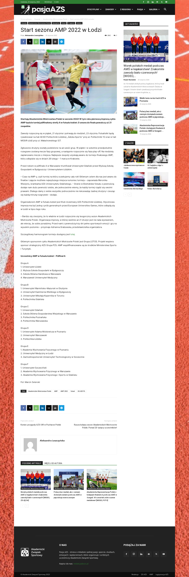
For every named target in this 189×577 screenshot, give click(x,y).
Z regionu (125, 9)
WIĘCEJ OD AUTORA (53, 463)
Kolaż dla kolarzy (154, 189)
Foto (125, 162)
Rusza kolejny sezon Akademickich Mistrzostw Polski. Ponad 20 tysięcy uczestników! (95, 426)
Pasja (140, 9)
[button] (165, 9)
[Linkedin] (153, 2)
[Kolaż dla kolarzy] (158, 179)
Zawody (109, 9)
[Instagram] (148, 2)
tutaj (72, 234)
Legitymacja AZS (162, 574)
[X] (162, 2)
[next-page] (27, 506)
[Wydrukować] (55, 41)
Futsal (64, 23)
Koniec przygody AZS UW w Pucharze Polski (42, 425)
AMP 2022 (64, 391)
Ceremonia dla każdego (133, 189)
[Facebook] (143, 2)
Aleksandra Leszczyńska (34, 35)
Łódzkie (79, 23)
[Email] (49, 41)
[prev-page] (22, 506)
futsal (73, 391)
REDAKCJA (48, 2)
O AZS (56, 2)
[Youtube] (166, 2)
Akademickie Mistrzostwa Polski (55, 19)
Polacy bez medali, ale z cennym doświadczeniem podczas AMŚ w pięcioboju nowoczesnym (68, 495)
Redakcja (135, 574)
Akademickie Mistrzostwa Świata (32, 488)
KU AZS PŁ (81, 391)
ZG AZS (144, 574)
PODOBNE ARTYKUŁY (31, 463)
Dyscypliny (93, 9)
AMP (56, 391)
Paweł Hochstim (130, 80)
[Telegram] (61, 41)
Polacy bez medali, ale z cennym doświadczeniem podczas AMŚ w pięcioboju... (152, 114)
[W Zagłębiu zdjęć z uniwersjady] (158, 156)
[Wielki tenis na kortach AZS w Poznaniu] (130, 101)
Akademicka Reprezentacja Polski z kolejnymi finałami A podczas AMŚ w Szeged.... (152, 128)
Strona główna (26, 19)
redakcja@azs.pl (81, 563)
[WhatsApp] (36, 41)
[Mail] (157, 2)
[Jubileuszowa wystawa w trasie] (134, 156)
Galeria (153, 9)
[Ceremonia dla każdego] (134, 179)
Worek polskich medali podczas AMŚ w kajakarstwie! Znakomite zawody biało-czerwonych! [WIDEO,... (144, 71)
